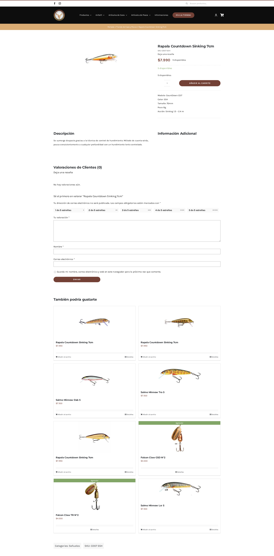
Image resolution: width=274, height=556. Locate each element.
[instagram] (60, 3)
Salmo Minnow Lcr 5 (152, 505)
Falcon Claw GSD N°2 (153, 457)
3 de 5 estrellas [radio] (130, 210)
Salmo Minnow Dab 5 (68, 400)
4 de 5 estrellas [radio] (163, 210)
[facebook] (55, 3)
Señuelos (74, 545)
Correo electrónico (64, 259)
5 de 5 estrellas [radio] (197, 210)
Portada (111, 27)
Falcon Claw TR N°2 (67, 515)
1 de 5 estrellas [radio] (63, 210)
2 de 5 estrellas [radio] (97, 210)
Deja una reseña (166, 54)
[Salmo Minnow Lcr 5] (179, 490)
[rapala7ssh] (101, 59)
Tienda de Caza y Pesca (126, 27)
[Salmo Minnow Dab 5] (94, 380)
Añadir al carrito (199, 83)
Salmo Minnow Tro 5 (153, 392)
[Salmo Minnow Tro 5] (179, 376)
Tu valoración (62, 217)
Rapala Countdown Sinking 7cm (74, 342)
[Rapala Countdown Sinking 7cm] (94, 322)
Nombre (59, 246)
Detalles (130, 357)
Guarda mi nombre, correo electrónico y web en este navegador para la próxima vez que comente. (109, 271)
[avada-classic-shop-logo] (59, 10)
